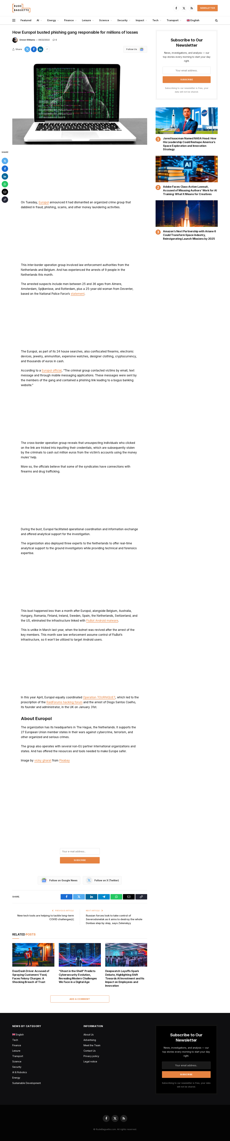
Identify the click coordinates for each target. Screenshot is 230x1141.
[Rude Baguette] (21, 8)
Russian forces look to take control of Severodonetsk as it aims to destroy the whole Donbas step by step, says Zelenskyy (114, 919)
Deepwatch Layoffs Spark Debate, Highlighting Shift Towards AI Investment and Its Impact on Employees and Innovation (124, 978)
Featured (26, 20)
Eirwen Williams (27, 40)
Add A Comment (80, 999)
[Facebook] (5, 168)
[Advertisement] (80, 175)
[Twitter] (5, 161)
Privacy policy (91, 1056)
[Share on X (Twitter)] (27, 49)
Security (122, 20)
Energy (51, 20)
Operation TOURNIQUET (99, 697)
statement (78, 293)
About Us (89, 1034)
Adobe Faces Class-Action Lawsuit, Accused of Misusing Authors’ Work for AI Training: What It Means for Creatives (190, 190)
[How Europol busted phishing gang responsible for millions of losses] (79, 101)
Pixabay (64, 760)
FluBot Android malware (102, 620)
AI (38, 20)
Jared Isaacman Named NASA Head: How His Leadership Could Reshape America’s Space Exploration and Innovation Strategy (189, 144)
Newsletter (207, 8)
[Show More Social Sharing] (47, 49)
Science (104, 20)
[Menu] (13, 20)
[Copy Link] (5, 199)
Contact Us (90, 1050)
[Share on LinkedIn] (40, 49)
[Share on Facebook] (34, 49)
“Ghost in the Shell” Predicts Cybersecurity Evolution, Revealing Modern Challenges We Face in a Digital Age (78, 976)
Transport (172, 20)
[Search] (216, 20)
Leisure (86, 20)
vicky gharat (42, 760)
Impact (140, 20)
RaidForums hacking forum (64, 702)
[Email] (5, 192)
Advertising (90, 1039)
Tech (155, 20)
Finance (69, 20)
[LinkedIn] (5, 176)
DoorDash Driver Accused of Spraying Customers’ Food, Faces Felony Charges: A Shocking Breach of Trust (30, 976)
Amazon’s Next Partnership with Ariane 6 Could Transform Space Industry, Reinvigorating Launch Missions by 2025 (189, 235)
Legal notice (90, 1061)
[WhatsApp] (5, 184)
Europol (44, 202)
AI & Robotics (19, 1072)
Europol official (52, 370)
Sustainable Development (26, 1083)
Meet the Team (92, 1045)
